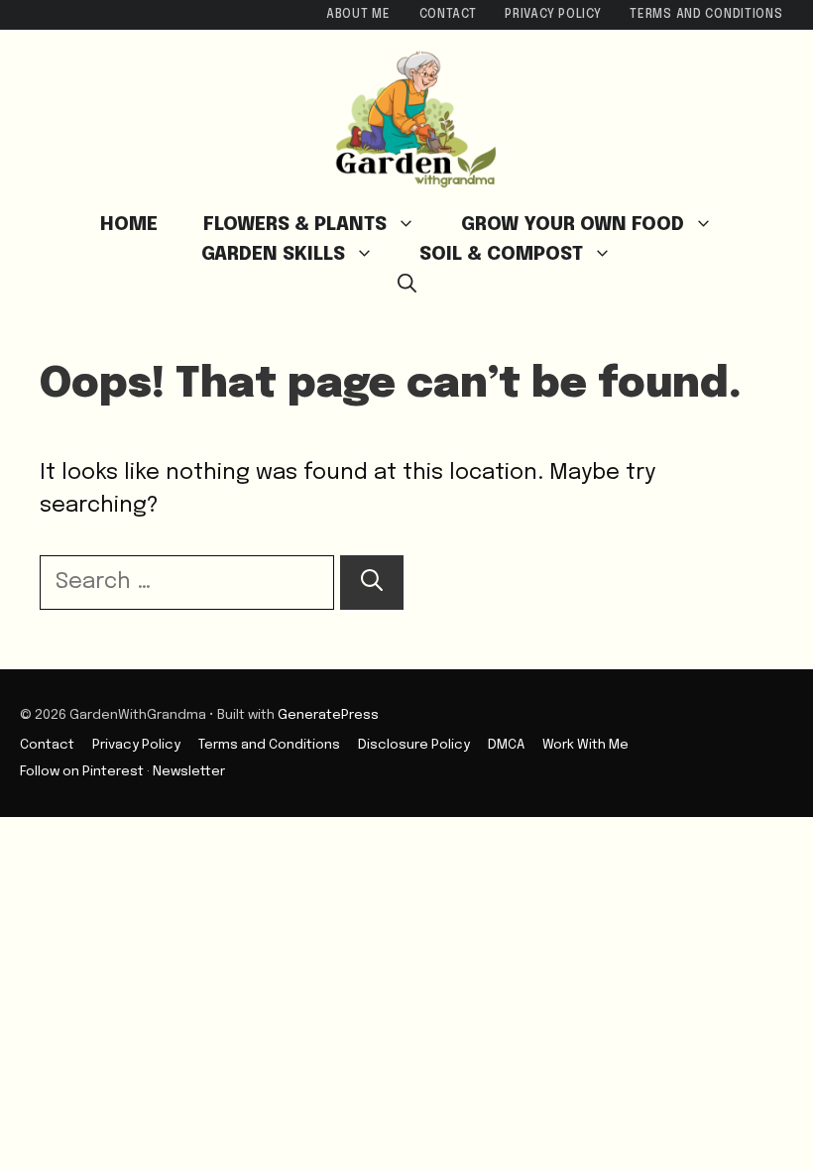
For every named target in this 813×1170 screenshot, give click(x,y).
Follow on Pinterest (82, 771)
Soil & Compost (501, 254)
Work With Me (585, 745)
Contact (448, 15)
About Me (358, 15)
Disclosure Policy (414, 745)
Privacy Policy (553, 15)
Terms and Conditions (706, 15)
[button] (407, 284)
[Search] (372, 582)
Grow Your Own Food (572, 224)
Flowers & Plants (295, 224)
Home (129, 224)
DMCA (506, 745)
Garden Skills (273, 254)
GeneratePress (328, 715)
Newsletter (189, 771)
